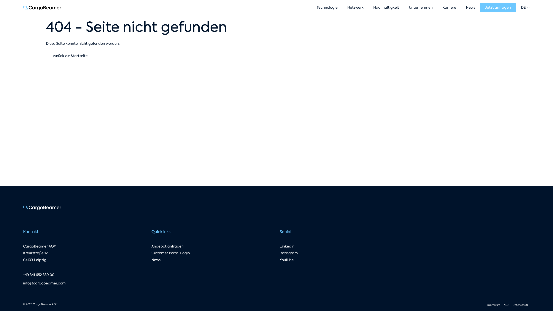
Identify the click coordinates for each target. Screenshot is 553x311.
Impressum (494, 305)
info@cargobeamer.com (44, 283)
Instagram (289, 253)
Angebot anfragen (167, 246)
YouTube (287, 260)
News (155, 260)
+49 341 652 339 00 (38, 275)
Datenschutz (520, 305)
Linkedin (287, 246)
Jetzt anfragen (498, 7)
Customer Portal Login (170, 253)
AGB (506, 305)
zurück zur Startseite (70, 56)
